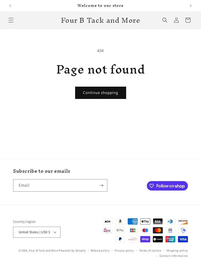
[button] (11, 20)
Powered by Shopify (72, 250)
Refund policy (100, 250)
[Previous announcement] (10, 6)
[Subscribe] (101, 185)
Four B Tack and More (43, 250)
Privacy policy (124, 250)
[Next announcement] (191, 6)
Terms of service (150, 250)
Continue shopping (100, 92)
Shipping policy (177, 250)
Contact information (174, 256)
